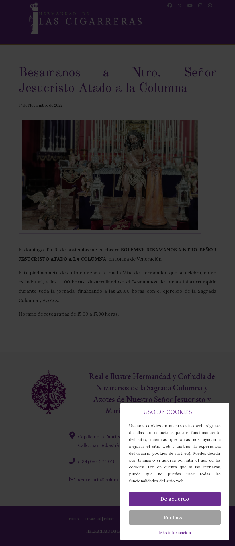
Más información (175, 532)
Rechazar (175, 517)
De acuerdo (174, 498)
